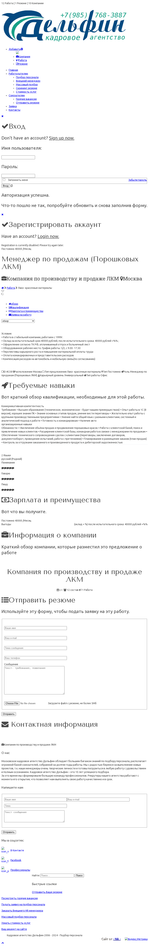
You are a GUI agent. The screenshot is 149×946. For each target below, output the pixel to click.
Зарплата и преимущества (27, 311)
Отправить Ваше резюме (47, 892)
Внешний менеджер (28, 80)
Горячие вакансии (26, 99)
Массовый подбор (27, 84)
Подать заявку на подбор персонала (23, 904)
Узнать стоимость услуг (16, 923)
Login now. (48, 236)
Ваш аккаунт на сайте (14, 929)
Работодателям (18, 73)
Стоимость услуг (26, 91)
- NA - (117, 939)
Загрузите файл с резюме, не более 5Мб (71, 703)
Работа (23, 60)
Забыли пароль (137, 179)
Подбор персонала (27, 77)
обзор (14, 303)
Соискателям (17, 95)
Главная (13, 70)
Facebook (16, 860)
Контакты (14, 109)
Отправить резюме (27, 102)
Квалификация (20, 307)
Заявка (13, 106)
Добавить (15, 49)
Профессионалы (20, 870)
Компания (24, 56)
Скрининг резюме (26, 88)
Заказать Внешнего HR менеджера (22, 910)
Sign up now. (61, 137)
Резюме (23, 63)
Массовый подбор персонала (19, 916)
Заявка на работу (21, 314)
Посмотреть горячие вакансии (19, 898)
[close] (2, 116)
